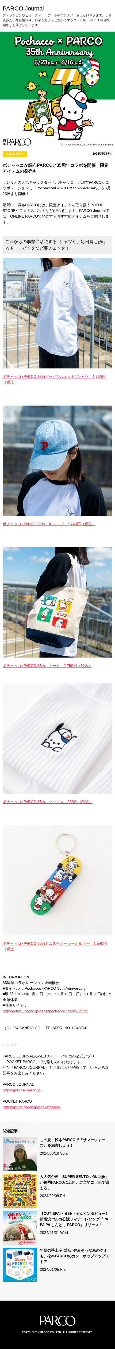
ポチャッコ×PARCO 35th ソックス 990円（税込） (48, 802)
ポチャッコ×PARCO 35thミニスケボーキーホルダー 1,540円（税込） (55, 946)
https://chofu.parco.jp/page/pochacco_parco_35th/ (45, 1011)
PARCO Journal (23, 8)
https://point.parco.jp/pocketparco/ (31, 1107)
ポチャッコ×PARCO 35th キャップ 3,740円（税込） (49, 524)
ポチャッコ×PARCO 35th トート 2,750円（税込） (47, 665)
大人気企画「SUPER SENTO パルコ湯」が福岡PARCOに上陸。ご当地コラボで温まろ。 (74, 1182)
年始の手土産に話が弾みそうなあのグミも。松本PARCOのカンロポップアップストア (74, 1256)
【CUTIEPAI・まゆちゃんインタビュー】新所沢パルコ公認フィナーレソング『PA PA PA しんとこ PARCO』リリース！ (74, 1219)
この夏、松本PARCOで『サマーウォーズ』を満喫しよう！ (72, 1143)
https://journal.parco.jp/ (22, 1090)
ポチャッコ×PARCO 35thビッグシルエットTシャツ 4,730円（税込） (54, 379)
